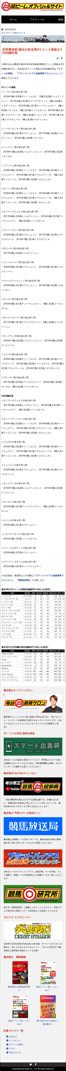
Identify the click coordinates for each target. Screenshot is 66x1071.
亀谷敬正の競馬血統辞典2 (19, 988)
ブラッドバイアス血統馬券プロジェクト (38, 73)
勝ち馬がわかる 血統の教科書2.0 (47, 1022)
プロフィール (37, 19)
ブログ (12, 1048)
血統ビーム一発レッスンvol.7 (47, 988)
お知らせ (13, 1036)
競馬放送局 (24, 580)
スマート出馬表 (16, 1044)
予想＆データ (19, 33)
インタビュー (15, 1040)
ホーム (13, 19)
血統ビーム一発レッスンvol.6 (19, 1022)
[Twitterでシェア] (58, 58)
